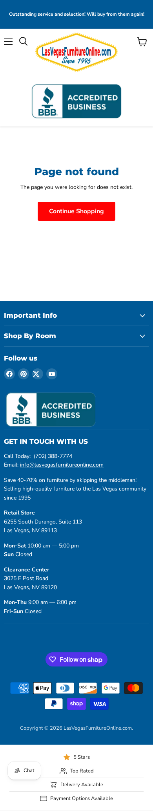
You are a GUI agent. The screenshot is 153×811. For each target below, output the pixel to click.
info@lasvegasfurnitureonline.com (62, 465)
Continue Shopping (76, 211)
